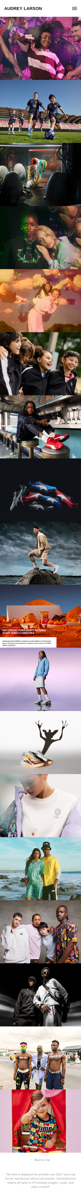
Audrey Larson (23, 8)
